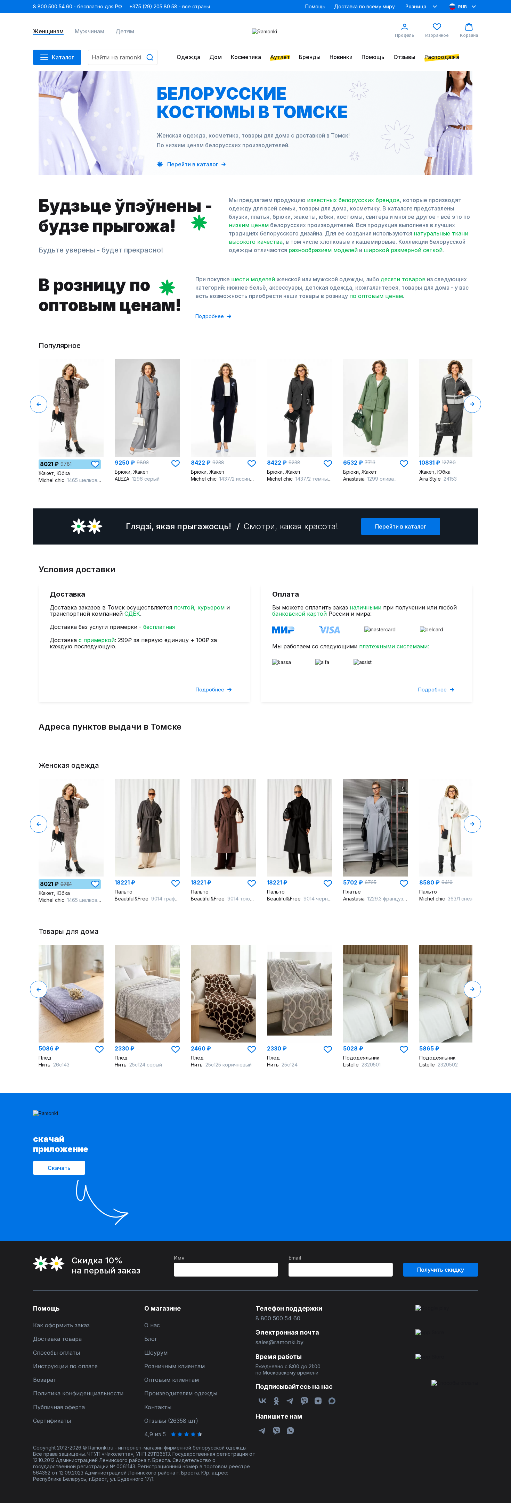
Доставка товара (57, 1339)
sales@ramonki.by (279, 1342)
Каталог (63, 57)
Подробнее (209, 316)
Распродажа (441, 57)
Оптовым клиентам (171, 1380)
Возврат (44, 1380)
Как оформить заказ (61, 1325)
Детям (124, 31)
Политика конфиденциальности (78, 1393)
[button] (95, 464)
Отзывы (404, 57)
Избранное (437, 35)
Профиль (404, 35)
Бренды (310, 57)
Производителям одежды (180, 1393)
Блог (150, 1339)
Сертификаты (52, 1421)
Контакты (157, 1407)
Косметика (246, 57)
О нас (152, 1325)
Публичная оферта (59, 1407)
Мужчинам (89, 31)
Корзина (469, 35)
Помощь (315, 6)
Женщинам (48, 31)
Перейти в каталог (400, 526)
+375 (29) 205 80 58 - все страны (169, 6)
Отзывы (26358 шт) (171, 1421)
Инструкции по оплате (65, 1366)
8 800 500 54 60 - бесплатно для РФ (77, 6)
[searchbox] (122, 57)
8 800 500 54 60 (278, 1318)
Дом (215, 57)
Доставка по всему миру (364, 6)
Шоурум (156, 1353)
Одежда (188, 57)
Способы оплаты (56, 1353)
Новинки (341, 57)
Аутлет (280, 57)
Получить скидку (440, 1269)
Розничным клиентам (174, 1366)
